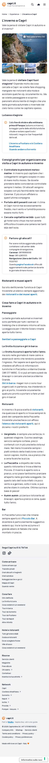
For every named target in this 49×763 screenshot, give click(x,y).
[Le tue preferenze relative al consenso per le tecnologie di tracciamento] (44, 758)
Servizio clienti (8, 659)
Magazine (6, 663)
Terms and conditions (11, 733)
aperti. (34, 294)
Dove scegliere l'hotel (11, 641)
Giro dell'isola (7, 598)
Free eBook (7, 666)
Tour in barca (7, 608)
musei (26, 294)
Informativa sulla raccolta (33, 760)
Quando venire (8, 586)
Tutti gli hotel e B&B (10, 634)
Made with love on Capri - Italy (14, 743)
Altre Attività (7, 622)
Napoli (4, 698)
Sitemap (19, 730)
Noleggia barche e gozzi (12, 579)
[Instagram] (4, 553)
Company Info (7, 730)
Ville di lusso (7, 644)
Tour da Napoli (8, 619)
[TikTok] (10, 553)
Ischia (4, 702)
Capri (4, 688)
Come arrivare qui (9, 565)
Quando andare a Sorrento (22, 149)
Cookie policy (7, 737)
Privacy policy (28, 733)
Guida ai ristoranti (9, 637)
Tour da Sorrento (9, 612)
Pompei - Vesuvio (9, 709)
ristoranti (11, 294)
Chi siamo (6, 670)
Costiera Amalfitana (10, 691)
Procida (5, 705)
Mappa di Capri (8, 583)
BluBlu (11, 722)
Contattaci (6, 673)
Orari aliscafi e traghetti (12, 572)
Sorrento (6, 695)
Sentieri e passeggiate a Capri (19, 339)
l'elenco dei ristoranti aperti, (18, 423)
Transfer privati (8, 569)
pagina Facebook (25, 264)
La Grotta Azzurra (9, 601)
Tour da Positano (9, 615)
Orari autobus (7, 576)
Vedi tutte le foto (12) (35, 36)
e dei (20, 294)
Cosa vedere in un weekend (13, 605)
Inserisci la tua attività (11, 677)
